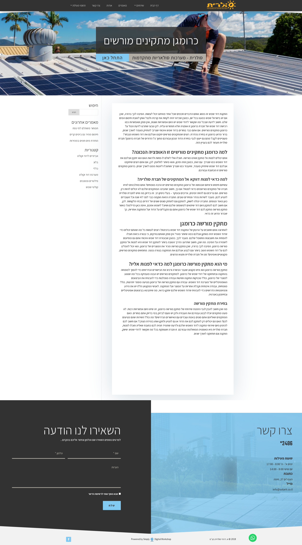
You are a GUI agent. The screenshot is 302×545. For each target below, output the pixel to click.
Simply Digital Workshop (157, 539)
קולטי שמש (92, 187)
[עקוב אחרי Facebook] (68, 539)
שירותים (140, 5)
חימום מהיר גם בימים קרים (84, 134)
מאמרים (122, 5)
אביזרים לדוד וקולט (87, 156)
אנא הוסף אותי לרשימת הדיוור (103, 494)
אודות (109, 5)
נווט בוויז (219, 485)
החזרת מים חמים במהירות (84, 140)
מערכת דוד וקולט (88, 174)
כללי (95, 168)
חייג (223, 463)
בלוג (95, 162)
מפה (222, 474)
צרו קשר (96, 5)
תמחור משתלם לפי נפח (85, 128)
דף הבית (154, 5)
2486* (286, 443)
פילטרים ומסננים (89, 181)
